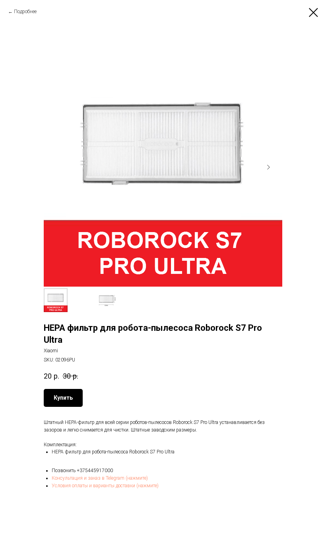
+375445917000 (95, 470)
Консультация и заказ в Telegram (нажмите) (100, 478)
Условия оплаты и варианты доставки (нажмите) (105, 485)
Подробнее (25, 11)
